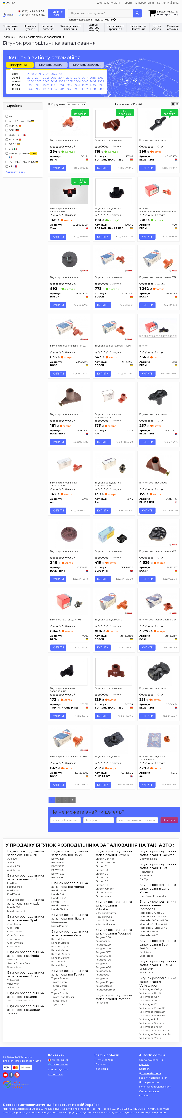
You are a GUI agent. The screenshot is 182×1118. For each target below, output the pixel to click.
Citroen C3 (101, 870)
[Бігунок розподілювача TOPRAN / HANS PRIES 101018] (113, 123)
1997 (85, 85)
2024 (61, 74)
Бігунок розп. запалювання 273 (68, 345)
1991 (38, 85)
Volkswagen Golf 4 (150, 996)
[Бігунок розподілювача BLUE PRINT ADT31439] (158, 466)
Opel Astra (13, 927)
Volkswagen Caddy (151, 989)
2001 (38, 81)
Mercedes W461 (149, 931)
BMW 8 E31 (57, 877)
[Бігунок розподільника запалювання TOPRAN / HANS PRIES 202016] (69, 671)
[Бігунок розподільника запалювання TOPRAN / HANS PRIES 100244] (113, 192)
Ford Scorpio (15, 886)
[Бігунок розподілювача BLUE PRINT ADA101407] (158, 397)
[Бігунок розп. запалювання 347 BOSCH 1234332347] (158, 602)
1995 (69, 85)
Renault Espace (60, 942)
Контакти (163, 2)
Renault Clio (58, 939)
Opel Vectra (14, 946)
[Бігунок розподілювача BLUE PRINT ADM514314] (158, 123)
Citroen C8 (101, 884)
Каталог (144, 1095)
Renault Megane (61, 954)
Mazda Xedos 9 (16, 911)
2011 (38, 77)
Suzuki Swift (146, 968)
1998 (93, 85)
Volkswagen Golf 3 (150, 993)
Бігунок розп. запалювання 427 (157, 551)
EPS (11, 148)
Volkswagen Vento (150, 1037)
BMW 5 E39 (57, 866)
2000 (30, 81)
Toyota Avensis (59, 978)
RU (13, 2)
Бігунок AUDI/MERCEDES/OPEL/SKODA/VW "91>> (158, 210)
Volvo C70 (13, 980)
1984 (61, 89)
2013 (54, 77)
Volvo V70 (13, 983)
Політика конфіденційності (155, 1086)
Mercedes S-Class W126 (153, 924)
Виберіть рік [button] (19, 65)
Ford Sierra (13, 890)
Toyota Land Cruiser (62, 996)
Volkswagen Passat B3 (152, 1008)
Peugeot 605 (103, 970)
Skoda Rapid (14, 967)
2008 (93, 81)
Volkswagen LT (148, 1004)
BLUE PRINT (16, 134)
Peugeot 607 (103, 974)
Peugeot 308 (103, 955)
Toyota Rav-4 (58, 1004)
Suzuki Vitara (147, 972)
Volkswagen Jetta (150, 1000)
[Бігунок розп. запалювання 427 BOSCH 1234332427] (158, 533)
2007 (85, 81)
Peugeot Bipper (104, 982)
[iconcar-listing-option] (177, 104)
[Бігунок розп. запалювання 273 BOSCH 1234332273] (69, 328)
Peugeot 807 (103, 978)
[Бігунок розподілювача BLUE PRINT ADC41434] (158, 671)
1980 (30, 89)
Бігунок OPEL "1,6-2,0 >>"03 (65, 619)
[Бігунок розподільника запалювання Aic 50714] (114, 465)
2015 (69, 77)
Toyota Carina (59, 985)
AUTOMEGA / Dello (20, 120)
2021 (38, 74)
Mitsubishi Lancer (105, 924)
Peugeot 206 (103, 937)
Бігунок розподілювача (64, 140)
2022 (46, 74)
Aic (11, 116)
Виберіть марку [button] (50, 65)
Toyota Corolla (59, 993)
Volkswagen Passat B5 (152, 1015)
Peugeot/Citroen (22, 153)
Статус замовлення (151, 1059)
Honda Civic (58, 894)
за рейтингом (76, 104)
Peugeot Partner (105, 989)
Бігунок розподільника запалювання (63, 210)
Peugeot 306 (103, 948)
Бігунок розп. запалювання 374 (157, 277)
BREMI (13, 144)
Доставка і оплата (108, 2)
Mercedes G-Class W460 (154, 920)
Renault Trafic (59, 961)
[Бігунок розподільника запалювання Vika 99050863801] (69, 191)
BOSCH (14, 139)
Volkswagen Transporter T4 (155, 1034)
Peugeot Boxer (104, 985)
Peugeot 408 (103, 967)
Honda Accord (59, 890)
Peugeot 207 (102, 940)
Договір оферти (149, 1082)
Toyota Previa (59, 1000)
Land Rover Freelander (153, 896)
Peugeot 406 (103, 959)
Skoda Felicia (15, 959)
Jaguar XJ (12, 1013)
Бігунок (143, 345)
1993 (54, 85)
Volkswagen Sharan (151, 1026)
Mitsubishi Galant (105, 920)
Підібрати (169, 820)
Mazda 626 (13, 907)
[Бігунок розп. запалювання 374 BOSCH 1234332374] (158, 259)
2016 (77, 77)
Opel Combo (15, 931)
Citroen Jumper (104, 888)
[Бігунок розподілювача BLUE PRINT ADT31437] (69, 397)
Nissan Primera (59, 926)
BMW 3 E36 (58, 858)
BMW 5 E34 (57, 862)
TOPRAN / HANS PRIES (22, 161)
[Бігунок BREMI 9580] (158, 327)
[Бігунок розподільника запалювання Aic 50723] (114, 396)
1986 (77, 89)
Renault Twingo (60, 965)
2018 (93, 77)
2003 (54, 81)
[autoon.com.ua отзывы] (16, 1084)
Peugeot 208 (103, 944)
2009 (101, 81)
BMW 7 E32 (57, 870)
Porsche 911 (101, 1002)
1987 (85, 89)
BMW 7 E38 (58, 873)
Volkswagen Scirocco (152, 1023)
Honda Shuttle (59, 909)
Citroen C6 (101, 881)
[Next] (72, 800)
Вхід (175, 2)
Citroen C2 (101, 866)
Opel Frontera (15, 935)
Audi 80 (11, 862)
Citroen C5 (101, 877)
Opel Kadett (14, 939)
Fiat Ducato (146, 871)
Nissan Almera (59, 922)
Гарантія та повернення (138, 2)
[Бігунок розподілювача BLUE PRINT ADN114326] (114, 533)
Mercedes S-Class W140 (153, 927)
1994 (61, 85)
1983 (54, 89)
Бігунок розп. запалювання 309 (68, 756)
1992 (46, 85)
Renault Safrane (60, 957)
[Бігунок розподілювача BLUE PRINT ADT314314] (69, 534)
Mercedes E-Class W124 (153, 916)
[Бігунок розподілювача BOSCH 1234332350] (114, 602)
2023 (54, 74)
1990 (30, 85)
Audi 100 (12, 858)
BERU (12, 130)
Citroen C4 (101, 873)
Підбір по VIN (56, 13)
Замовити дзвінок (58, 1069)
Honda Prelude (60, 905)
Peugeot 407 (103, 963)
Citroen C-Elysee (105, 862)
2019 (100, 77)
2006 (77, 81)
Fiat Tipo (144, 879)
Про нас (144, 1064)
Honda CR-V (58, 898)
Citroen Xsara (103, 896)
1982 (46, 89)
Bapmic (14, 125)
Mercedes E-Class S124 (153, 912)
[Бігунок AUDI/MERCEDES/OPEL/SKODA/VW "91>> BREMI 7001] (158, 191)
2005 (69, 81)
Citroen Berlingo (105, 858)
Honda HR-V (58, 901)
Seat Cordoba (148, 948)
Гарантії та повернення (153, 1077)
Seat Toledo (147, 955)
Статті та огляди (149, 1091)
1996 (77, 85)
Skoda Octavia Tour (18, 963)
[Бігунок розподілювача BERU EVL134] (69, 122)
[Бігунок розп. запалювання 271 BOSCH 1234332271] (114, 328)
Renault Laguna (60, 946)
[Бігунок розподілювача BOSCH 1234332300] (114, 259)
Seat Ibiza (145, 952)
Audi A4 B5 (13, 866)
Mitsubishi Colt (103, 916)
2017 (85, 77)
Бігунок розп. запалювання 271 (113, 345)
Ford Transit (14, 894)
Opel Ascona (14, 924)
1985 (69, 89)
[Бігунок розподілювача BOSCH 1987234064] (69, 259)
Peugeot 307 (103, 952)
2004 (61, 81)
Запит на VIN (55, 1074)
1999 (100, 85)
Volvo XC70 (13, 987)
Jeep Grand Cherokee (20, 1000)
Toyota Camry (59, 982)
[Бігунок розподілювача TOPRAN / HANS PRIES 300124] (113, 671)
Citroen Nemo (103, 892)
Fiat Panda (146, 875)
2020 (30, 74)
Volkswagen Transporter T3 (155, 1030)
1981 (38, 89)
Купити (58, 168)
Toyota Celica (59, 989)
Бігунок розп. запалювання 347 (157, 619)
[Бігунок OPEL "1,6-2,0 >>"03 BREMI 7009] (69, 602)
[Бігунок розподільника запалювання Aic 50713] (158, 739)
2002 (46, 81)
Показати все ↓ (16, 171)
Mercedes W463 (149, 935)
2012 (46, 77)
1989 (101, 89)
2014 (61, 77)
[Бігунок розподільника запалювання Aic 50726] (69, 465)
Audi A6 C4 (13, 870)
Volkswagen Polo (149, 1019)
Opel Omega (15, 942)
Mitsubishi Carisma (106, 912)
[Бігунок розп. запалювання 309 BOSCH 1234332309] (69, 739)
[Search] (137, 13)
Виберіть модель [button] (86, 65)
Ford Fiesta (13, 883)
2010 (30, 77)
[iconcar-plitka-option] (173, 104)
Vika (12, 166)
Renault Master (60, 950)
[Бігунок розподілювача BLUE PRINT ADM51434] (114, 740)
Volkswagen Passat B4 (152, 1011)
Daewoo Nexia (148, 858)
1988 (93, 89)
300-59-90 (33, 11)
